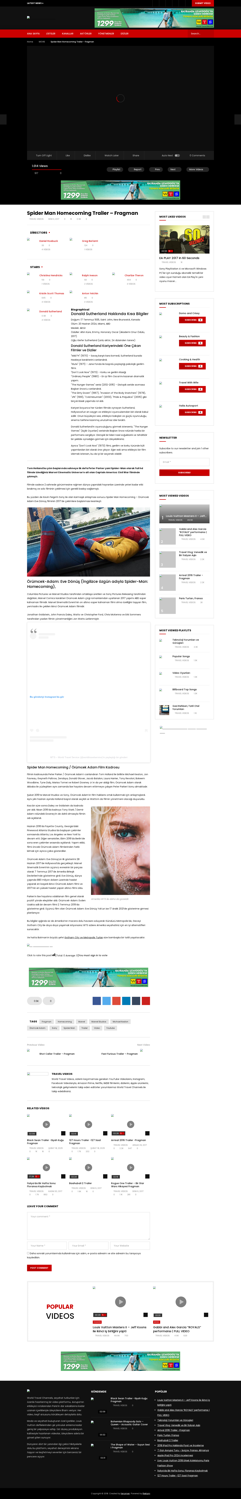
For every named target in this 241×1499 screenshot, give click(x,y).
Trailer (84, 1028)
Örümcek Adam (37, 1028)
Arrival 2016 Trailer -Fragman (128, 1140)
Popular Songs (181, 656)
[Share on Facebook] (97, 1001)
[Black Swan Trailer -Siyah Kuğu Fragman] (99, 1406)
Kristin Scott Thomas (51, 293)
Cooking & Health (189, 359)
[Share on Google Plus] (116, 1001)
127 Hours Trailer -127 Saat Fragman (85, 1142)
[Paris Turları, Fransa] (167, 606)
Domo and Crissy (189, 313)
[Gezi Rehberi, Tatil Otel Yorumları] (164, 710)
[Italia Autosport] (167, 413)
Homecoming (65, 1021)
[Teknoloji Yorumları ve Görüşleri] (164, 644)
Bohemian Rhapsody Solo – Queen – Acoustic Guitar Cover (129, 1423)
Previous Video (36, 1044)
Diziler (125, 33)
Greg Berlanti (90, 241)
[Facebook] (155, 3)
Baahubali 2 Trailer (80, 1183)
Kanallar (67, 33)
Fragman (46, 1021)
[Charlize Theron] (117, 279)
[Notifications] (182, 3)
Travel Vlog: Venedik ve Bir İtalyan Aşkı (193, 554)
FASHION (97, 1322)
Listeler (50, 33)
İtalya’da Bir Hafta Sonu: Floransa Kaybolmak (41, 1185)
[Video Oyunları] (164, 677)
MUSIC (156, 1322)
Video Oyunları (181, 673)
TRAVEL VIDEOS (36, 219)
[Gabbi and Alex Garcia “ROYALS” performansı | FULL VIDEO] (167, 536)
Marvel (81, 1021)
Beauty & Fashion (189, 336)
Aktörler (86, 33)
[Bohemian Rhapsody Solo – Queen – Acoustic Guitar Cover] (99, 1429)
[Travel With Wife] (167, 390)
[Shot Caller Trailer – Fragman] (3, 120)
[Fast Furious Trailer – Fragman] (145, 1054)
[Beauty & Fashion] (167, 344)
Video (97, 1028)
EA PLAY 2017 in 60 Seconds (179, 258)
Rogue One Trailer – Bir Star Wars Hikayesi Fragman (127, 1185)
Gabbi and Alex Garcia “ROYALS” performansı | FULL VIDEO (193, 532)
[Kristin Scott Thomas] (32, 297)
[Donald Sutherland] (32, 316)
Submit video (203, 3)
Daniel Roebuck (48, 241)
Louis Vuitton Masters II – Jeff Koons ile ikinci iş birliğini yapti (119, 1329)
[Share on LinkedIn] (126, 1001)
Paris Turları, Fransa (191, 598)
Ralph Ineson (90, 275)
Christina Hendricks (50, 275)
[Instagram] (169, 3)
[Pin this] (146, 1001)
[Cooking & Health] (167, 367)
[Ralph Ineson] (75, 279)
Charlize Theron (134, 275)
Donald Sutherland (50, 311)
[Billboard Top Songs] (164, 693)
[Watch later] (175, 3)
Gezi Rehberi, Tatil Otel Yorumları (185, 707)
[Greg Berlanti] (75, 245)
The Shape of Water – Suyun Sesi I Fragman (130, 1446)
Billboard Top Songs (184, 689)
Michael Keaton (120, 1021)
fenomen (125, 1493)
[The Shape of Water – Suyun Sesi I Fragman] (99, 1452)
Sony (54, 1028)
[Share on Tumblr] (136, 1001)
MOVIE (42, 41)
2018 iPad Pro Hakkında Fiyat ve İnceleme (180, 1445)
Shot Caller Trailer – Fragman (57, 1053)
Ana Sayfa (33, 33)
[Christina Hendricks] (32, 279)
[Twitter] (162, 3)
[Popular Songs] (164, 660)
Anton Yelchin (90, 293)
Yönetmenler (106, 33)
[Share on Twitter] (106, 1001)
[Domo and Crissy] (167, 320)
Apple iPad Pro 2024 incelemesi (175, 1455)
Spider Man (69, 1028)
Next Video (143, 1044)
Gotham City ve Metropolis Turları (83, 937)
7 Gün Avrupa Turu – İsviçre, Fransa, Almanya (183, 1450)
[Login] (188, 3)
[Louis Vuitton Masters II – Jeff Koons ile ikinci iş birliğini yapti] (184, 513)
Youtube (110, 1028)
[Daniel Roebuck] (32, 245)
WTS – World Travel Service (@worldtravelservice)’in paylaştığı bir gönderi (88, 757)
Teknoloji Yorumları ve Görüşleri (185, 641)
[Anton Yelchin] (75, 297)
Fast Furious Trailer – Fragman (119, 1053)
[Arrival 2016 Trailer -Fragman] (167, 582)
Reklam (146, 1493)
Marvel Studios (98, 1021)
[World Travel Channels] (41, 18)
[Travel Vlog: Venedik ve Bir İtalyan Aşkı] (167, 559)
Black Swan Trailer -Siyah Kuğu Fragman (45, 1142)
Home (30, 41)
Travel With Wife (188, 382)
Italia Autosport (188, 405)
